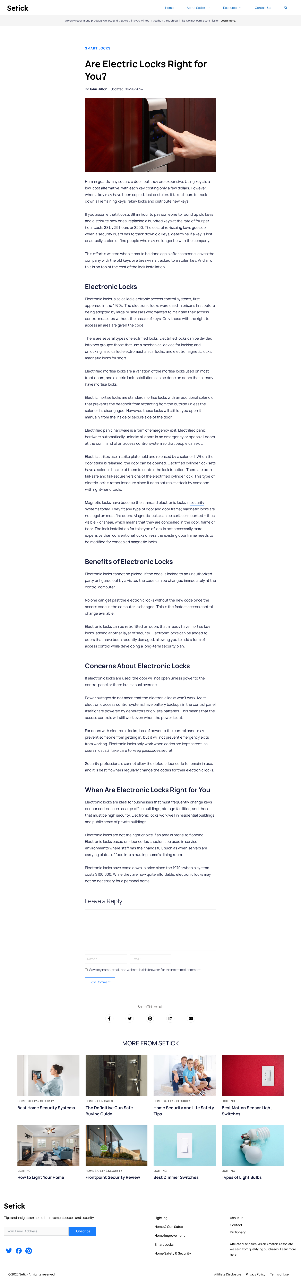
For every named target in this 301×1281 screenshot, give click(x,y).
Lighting (161, 1218)
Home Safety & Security (173, 1253)
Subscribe (82, 1231)
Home (169, 8)
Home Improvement (170, 1235)
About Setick (196, 8)
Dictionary (238, 1232)
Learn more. (228, 20)
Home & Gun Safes (169, 1226)
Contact (236, 1225)
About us (236, 1218)
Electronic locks (98, 834)
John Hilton (98, 89)
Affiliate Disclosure (227, 1274)
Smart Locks (98, 48)
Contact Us (263, 8)
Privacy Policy (255, 1274)
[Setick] (17, 7)
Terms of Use (279, 1274)
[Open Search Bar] (286, 7)
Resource (230, 8)
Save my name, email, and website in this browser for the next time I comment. (145, 969)
